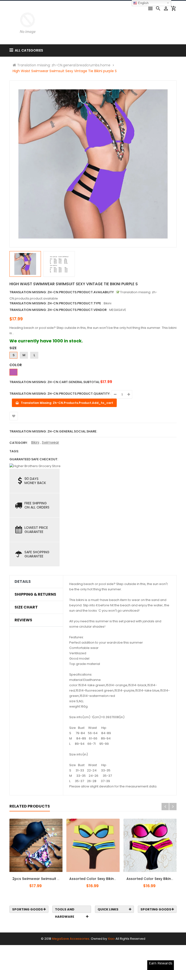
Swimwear (50, 442)
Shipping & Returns (35, 594)
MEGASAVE (117, 310)
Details (23, 581)
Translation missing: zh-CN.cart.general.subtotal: (54, 382)
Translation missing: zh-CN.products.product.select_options (41, 876)
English (142, 3)
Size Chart (26, 607)
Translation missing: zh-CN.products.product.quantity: (59, 393)
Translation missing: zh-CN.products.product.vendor (58, 310)
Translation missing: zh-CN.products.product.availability (61, 292)
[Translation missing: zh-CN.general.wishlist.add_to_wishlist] (13, 416)
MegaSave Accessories (70, 938)
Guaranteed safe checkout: (33, 459)
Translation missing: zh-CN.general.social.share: (53, 431)
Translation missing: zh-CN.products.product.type (55, 303)
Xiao (111, 938)
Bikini (35, 442)
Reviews (23, 620)
